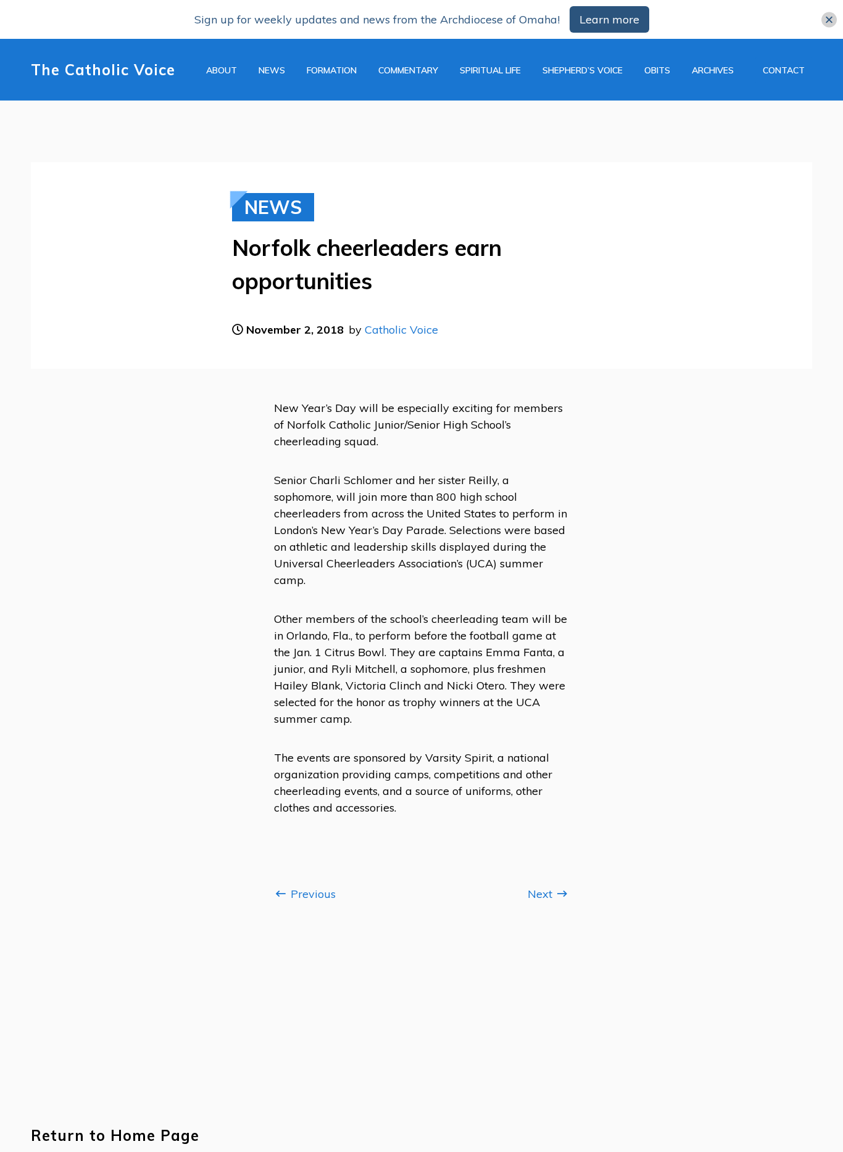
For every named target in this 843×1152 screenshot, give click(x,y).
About (221, 70)
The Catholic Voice (103, 70)
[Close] (829, 19)
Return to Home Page (115, 1135)
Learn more (609, 19)
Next (541, 894)
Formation (332, 70)
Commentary (408, 70)
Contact (784, 70)
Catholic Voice (401, 330)
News (272, 70)
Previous (312, 894)
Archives (713, 70)
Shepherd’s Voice (582, 70)
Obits (657, 70)
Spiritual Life (490, 70)
